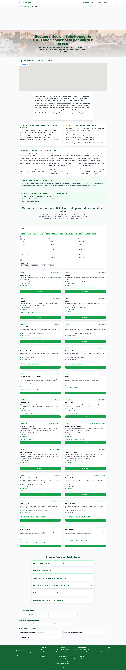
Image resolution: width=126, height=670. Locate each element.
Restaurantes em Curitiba (63, 658)
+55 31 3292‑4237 (71, 283)
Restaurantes (85, 2)
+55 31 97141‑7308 (71, 335)
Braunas (23, 233)
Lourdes (48, 233)
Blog (92, 2)
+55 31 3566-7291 (71, 434)
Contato (105, 2)
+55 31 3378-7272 (26, 512)
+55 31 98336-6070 (71, 512)
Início (20, 6)
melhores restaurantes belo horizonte (52, 223)
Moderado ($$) (34, 265)
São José (87, 233)
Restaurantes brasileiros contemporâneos (31, 632)
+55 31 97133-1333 (71, 460)
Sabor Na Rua (27, 2)
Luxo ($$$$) (51, 265)
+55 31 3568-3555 (26, 359)
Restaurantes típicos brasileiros (73, 632)
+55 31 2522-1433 (26, 460)
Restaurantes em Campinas (63, 663)
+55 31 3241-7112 (26, 410)
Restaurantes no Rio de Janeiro (63, 651)
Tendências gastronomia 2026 (81, 661)
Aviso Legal (107, 649)
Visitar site (24, 285)
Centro (41, 233)
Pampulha (55, 233)
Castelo (35, 233)
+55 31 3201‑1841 (26, 283)
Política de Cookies (105, 654)
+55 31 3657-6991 (26, 538)
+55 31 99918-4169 (26, 486)
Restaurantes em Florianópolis (62, 661)
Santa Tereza (78, 233)
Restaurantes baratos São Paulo (82, 651)
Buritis (29, 233)
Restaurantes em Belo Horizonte (63, 654)
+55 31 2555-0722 (71, 486)
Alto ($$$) (43, 265)
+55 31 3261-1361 (71, 385)
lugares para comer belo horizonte (94, 223)
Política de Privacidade (105, 651)
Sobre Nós (98, 2)
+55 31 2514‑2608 (71, 309)
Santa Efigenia (69, 233)
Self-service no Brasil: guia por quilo (82, 658)
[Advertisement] (63, 19)
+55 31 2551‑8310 (26, 335)
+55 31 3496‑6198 (26, 307)
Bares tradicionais (24, 637)
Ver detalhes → (40, 291)
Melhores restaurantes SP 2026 (82, 649)
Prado (61, 233)
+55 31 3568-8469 (71, 359)
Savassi (94, 233)
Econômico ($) (24, 265)
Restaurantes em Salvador (63, 656)
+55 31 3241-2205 (26, 434)
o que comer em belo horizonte (74, 223)
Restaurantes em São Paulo (63, 649)
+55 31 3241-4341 (71, 410)
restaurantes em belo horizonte (30, 223)
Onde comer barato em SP (82, 654)
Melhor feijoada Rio (82, 656)
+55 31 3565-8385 (26, 385)
